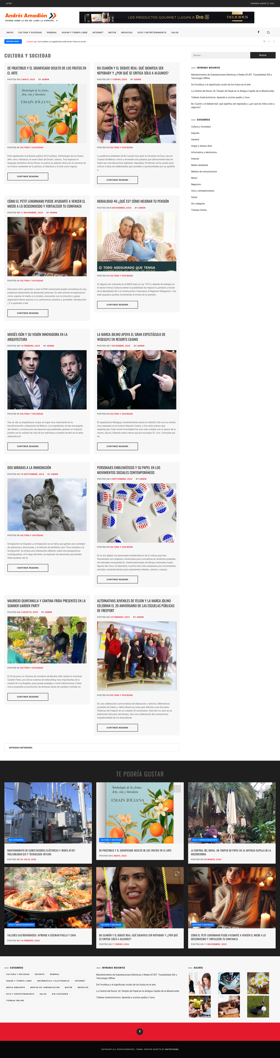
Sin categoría (198, 203)
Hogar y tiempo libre (75, 32)
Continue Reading (28, 176)
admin (45, 79)
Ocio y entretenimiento (152, 32)
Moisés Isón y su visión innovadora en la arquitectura (37, 337)
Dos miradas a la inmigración (29, 467)
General (52, 32)
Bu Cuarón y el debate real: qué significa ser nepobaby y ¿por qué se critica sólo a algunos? (133, 70)
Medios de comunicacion (204, 171)
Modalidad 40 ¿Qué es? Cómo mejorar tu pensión (133, 201)
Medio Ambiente (199, 165)
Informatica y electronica (204, 152)
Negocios (127, 32)
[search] (268, 32)
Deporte (195, 133)
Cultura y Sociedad (30, 32)
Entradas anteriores (20, 747)
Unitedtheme (171, 1049)
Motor (112, 32)
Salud (174, 32)
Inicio (10, 32)
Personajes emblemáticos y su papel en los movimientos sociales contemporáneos (128, 470)
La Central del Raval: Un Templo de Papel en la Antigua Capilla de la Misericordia (232, 91)
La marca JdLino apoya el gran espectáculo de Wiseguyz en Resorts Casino (131, 337)
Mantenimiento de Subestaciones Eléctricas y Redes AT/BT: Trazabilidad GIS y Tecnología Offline (231, 76)
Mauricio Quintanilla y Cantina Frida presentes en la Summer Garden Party (46, 603)
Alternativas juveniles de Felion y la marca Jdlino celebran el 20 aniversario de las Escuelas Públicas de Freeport (135, 605)
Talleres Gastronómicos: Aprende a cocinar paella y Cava (220, 97)
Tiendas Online (199, 210)
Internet (97, 32)
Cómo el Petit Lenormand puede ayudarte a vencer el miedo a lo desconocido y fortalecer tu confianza (46, 203)
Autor (9, 3)
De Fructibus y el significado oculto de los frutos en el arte (46, 70)
